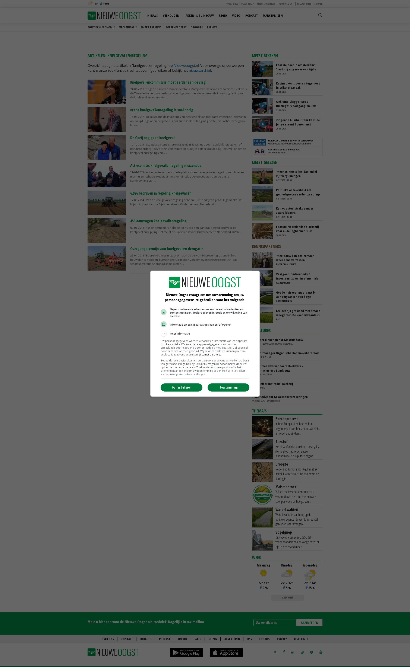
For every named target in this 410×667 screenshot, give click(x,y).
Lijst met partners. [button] (210, 354)
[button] (205, 334)
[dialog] (205, 334)
